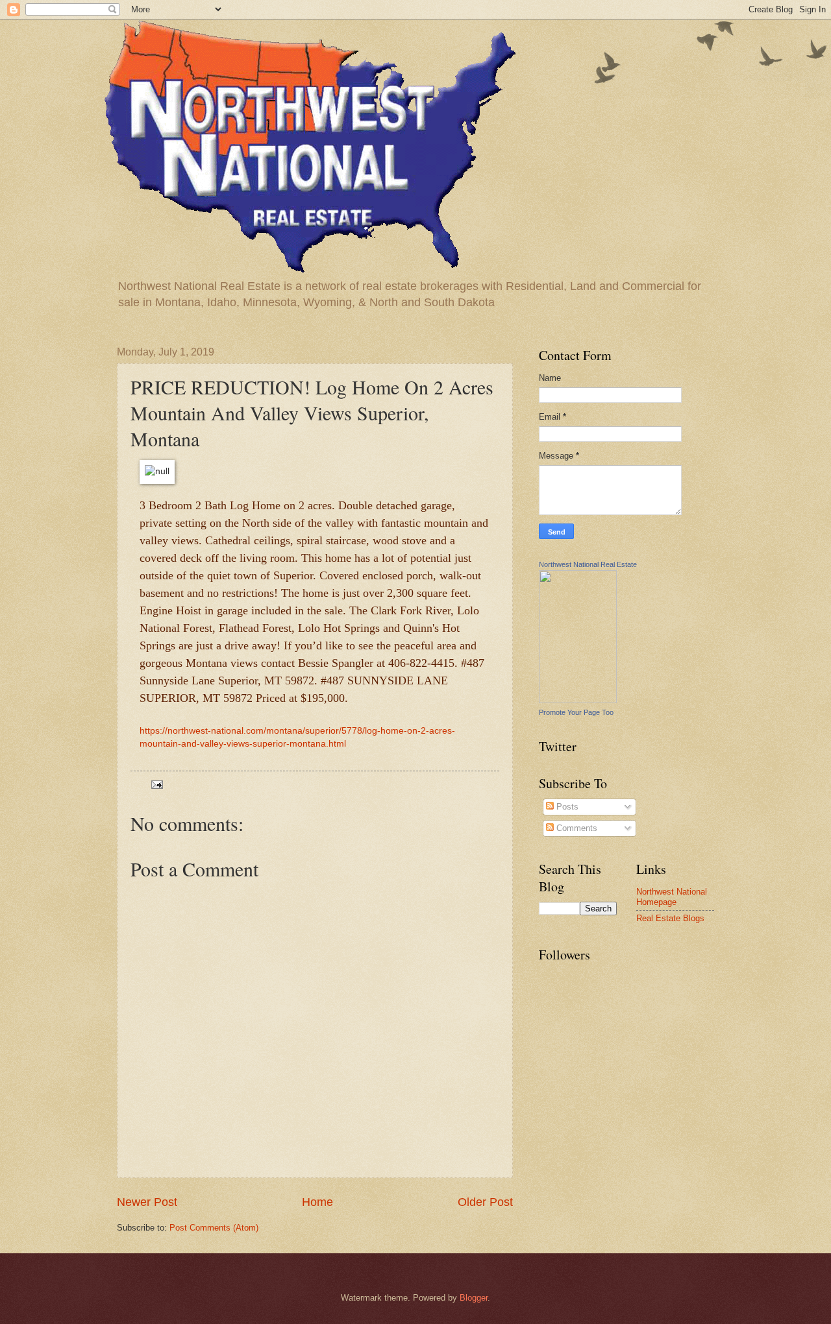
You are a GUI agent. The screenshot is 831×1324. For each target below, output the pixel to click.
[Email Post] (156, 784)
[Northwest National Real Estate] (578, 700)
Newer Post (147, 1202)
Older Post (485, 1202)
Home (317, 1202)
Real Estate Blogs (670, 918)
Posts (566, 807)
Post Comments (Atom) (213, 1228)
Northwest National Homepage (671, 896)
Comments (575, 828)
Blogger (474, 1298)
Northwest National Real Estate (588, 564)
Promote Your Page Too (576, 712)
